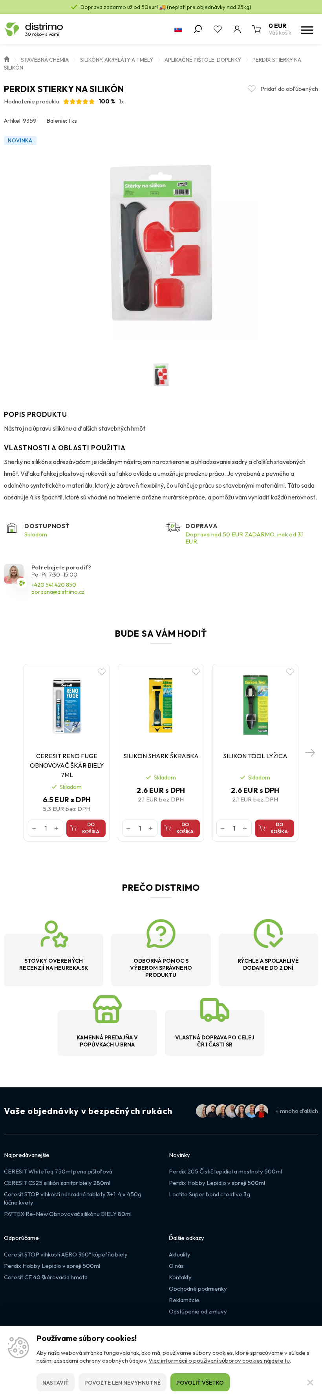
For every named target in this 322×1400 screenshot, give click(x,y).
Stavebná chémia (45, 59)
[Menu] (306, 29)
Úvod (6, 58)
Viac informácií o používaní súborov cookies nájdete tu (219, 1360)
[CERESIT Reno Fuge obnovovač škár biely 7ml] (67, 705)
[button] (310, 753)
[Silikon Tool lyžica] (255, 705)
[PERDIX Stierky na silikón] (161, 242)
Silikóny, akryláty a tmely (116, 59)
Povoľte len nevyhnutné (122, 1382)
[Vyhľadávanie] (198, 29)
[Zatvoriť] (310, 1382)
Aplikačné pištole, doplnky (203, 59)
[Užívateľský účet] (237, 29)
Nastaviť (55, 1382)
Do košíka (90, 828)
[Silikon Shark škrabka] (161, 705)
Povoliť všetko (200, 1382)
